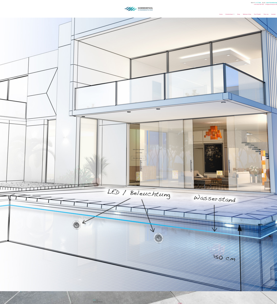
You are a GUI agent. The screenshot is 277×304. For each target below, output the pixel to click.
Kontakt (273, 14)
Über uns (266, 14)
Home (221, 14)
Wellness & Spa (247, 14)
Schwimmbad (229, 14)
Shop (238, 14)
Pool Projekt (257, 14)
